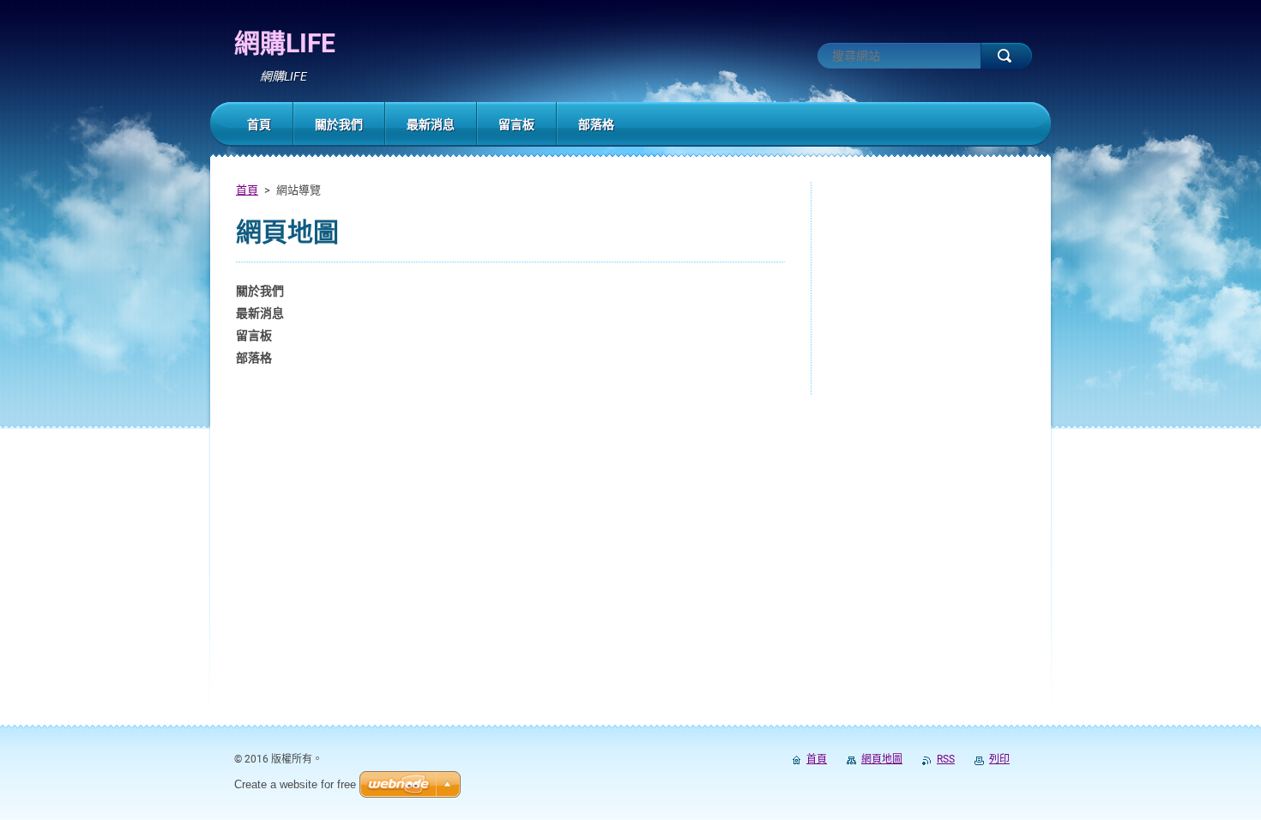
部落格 (254, 358)
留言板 (254, 335)
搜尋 (1006, 56)
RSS (946, 759)
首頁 (247, 190)
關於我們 (260, 291)
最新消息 (260, 313)
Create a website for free (295, 784)
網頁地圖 (881, 759)
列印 (999, 759)
